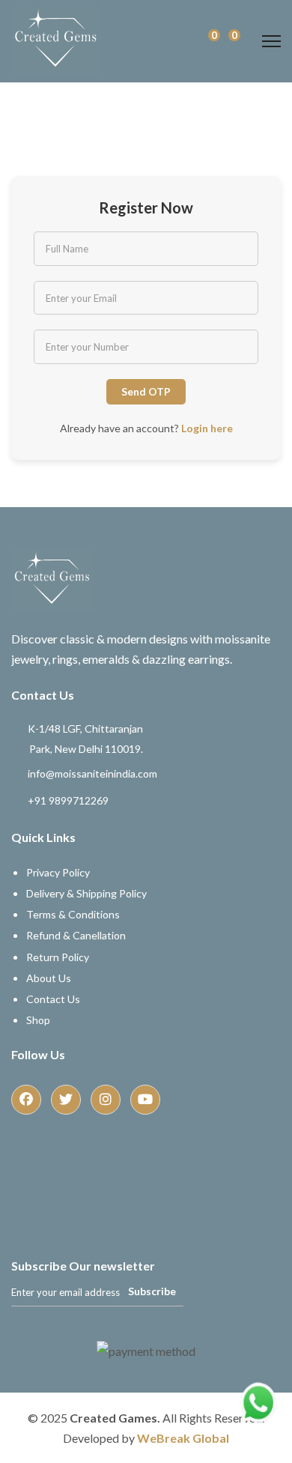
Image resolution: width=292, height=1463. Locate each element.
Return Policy (57, 957)
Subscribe (152, 1291)
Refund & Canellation (76, 935)
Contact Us (53, 999)
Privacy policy (58, 872)
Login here (207, 428)
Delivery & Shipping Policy (86, 893)
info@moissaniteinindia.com (92, 772)
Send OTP (146, 391)
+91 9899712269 (68, 799)
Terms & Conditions (73, 914)
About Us (48, 978)
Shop (38, 1020)
